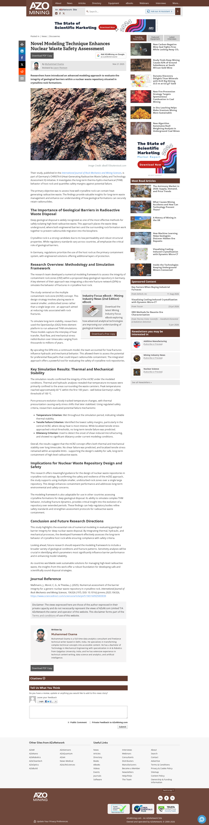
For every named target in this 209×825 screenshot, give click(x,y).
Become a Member (131, 768)
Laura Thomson (60, 67)
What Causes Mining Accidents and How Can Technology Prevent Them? (165, 205)
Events (96, 772)
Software (97, 779)
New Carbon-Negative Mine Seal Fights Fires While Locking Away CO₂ (166, 47)
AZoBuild (33, 768)
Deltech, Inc (142, 294)
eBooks (96, 764)
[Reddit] (22, 71)
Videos (96, 768)
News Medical (66, 761)
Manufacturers (129, 764)
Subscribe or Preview (153, 344)
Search (154, 753)
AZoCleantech (35, 761)
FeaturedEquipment (155, 38)
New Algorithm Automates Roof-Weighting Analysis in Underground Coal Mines (166, 127)
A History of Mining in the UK (164, 219)
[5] (141, 112)
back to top (167, 790)
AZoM (32, 749)
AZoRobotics (35, 757)
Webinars (126, 753)
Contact (154, 757)
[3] (141, 80)
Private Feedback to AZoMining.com (110, 722)
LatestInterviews (171, 38)
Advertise (155, 761)
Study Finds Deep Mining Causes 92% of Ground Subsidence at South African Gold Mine (166, 64)
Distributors (128, 761)
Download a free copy (103, 333)
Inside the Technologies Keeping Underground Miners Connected (165, 267)
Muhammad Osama (64, 634)
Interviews (127, 749)
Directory (96, 3)
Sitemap (155, 772)
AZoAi (62, 757)
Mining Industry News (154, 355)
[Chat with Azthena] (202, 819)
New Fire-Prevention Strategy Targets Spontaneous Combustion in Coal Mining (164, 96)
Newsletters (128, 772)
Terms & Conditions (160, 764)
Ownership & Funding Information (161, 781)
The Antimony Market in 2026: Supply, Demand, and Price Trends (166, 189)
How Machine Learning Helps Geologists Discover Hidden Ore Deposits (165, 237)
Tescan (140, 306)
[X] (22, 64)
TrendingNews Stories (138, 38)
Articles (97, 753)
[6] (141, 128)
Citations (36, 678)
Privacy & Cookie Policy (161, 768)
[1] (141, 49)
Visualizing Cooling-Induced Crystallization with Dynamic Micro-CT (165, 252)
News (44, 36)
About (154, 749)
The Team (127, 779)
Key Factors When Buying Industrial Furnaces (151, 288)
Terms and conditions (44, 615)
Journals (97, 775)
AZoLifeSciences (67, 764)
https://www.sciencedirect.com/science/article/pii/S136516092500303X (68, 596)
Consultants (128, 757)
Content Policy (157, 775)
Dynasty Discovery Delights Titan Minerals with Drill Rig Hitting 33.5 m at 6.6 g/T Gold (165, 79)
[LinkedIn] (22, 50)
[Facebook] (22, 57)
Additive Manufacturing (155, 341)
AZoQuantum (66, 753)
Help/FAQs (127, 775)
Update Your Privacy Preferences (52, 821)
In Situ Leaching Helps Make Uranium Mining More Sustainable (165, 110)
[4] (141, 96)
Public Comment (78, 722)
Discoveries (54, 36)
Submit (122, 726)
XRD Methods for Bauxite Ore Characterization (147, 313)
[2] (141, 65)
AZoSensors (65, 749)
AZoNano (33, 753)
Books (96, 761)
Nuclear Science (151, 368)
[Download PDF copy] (22, 44)
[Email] (22, 78)
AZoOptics (34, 764)
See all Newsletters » (142, 382)
